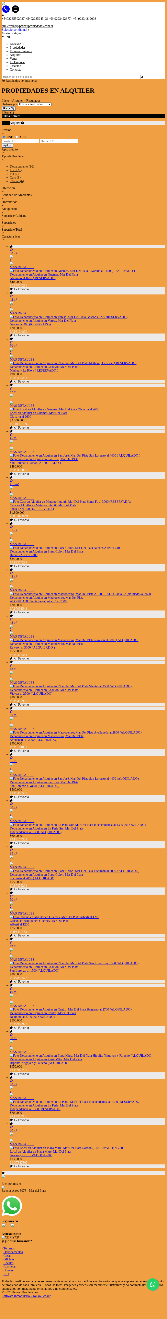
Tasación (15, 66)
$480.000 (19, 470)
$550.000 (19, 654)
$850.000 (19, 562)
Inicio (5, 100)
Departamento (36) (22, 166)
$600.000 (19, 839)
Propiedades (17, 47)
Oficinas (8, 1259)
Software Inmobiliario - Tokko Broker (26, 1296)
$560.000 (19, 793)
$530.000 (19, 1162)
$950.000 (19, 1070)
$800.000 (19, 700)
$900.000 (19, 377)
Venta (13, 58)
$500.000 (19, 1024)
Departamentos (13, 1252)
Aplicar (7, 145)
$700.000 (19, 331)
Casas (7, 1255)
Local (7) (16, 170)
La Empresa (17, 62)
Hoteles (8, 1270)
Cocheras (9, 1266)
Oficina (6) (17, 181)
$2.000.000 (19, 424)
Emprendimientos (21, 51)
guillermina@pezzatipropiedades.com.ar (27, 26)
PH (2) (14, 174)
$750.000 (19, 931)
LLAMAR (17, 44)
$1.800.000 (19, 516)
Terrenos (9, 1248)
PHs (6, 1274)
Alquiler (15, 55)
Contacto (15, 69)
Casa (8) (15, 177)
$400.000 (19, 285)
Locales (8, 1263)
